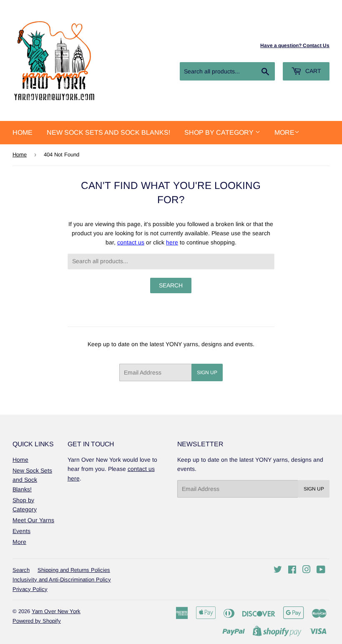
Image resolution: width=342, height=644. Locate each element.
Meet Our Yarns (33, 520)
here (172, 242)
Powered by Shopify (37, 621)
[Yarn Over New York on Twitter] (278, 570)
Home (23, 132)
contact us (130, 242)
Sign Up (207, 372)
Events (21, 531)
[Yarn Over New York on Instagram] (306, 570)
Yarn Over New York (56, 611)
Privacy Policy (30, 589)
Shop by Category (219, 132)
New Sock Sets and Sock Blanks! (108, 132)
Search (21, 570)
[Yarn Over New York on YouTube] (321, 570)
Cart (312, 71)
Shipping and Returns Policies (74, 570)
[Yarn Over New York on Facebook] (292, 570)
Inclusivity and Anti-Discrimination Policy (62, 579)
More (284, 132)
